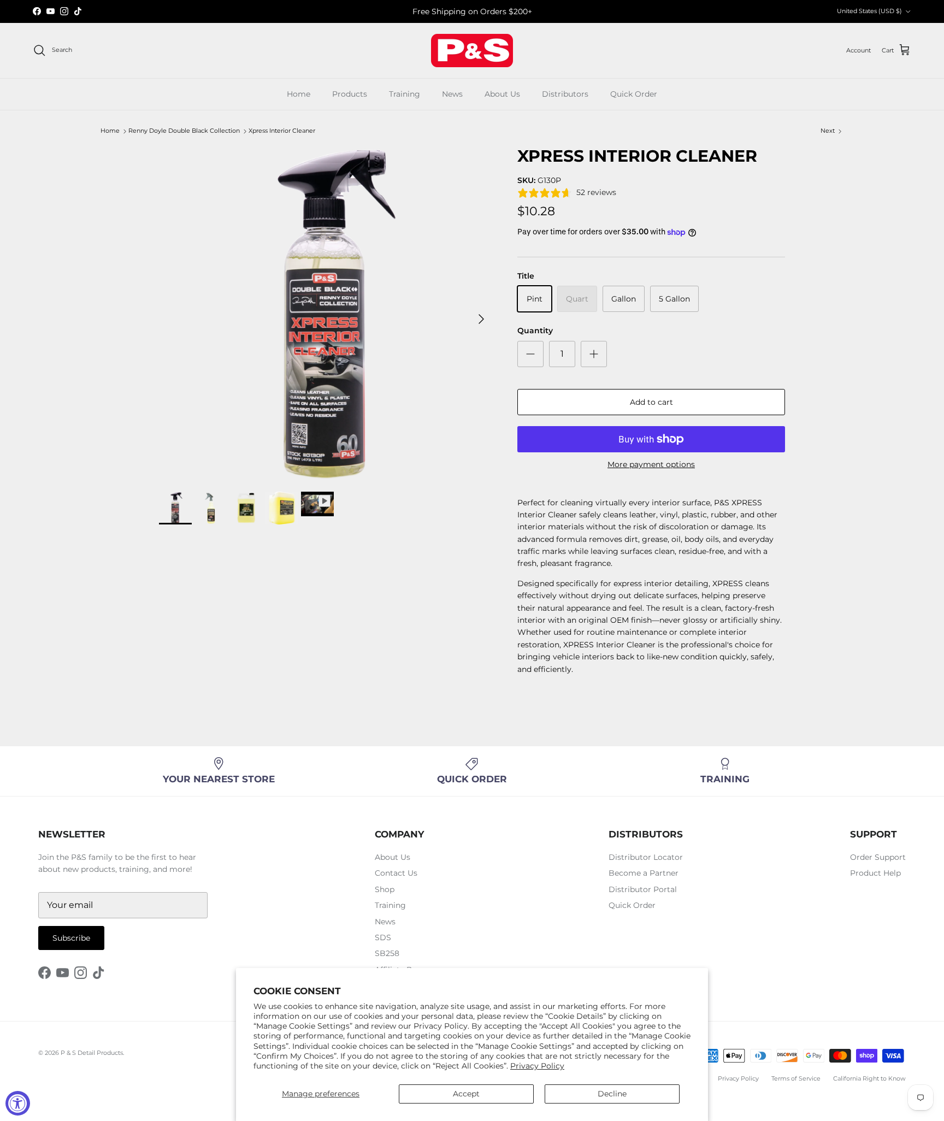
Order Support (878, 857)
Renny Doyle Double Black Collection (184, 131)
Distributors (565, 94)
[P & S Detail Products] (472, 50)
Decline (612, 1094)
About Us (502, 94)
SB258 (387, 953)
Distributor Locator (646, 857)
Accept (466, 1094)
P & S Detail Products (92, 1053)
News (452, 94)
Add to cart (651, 402)
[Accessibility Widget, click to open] (17, 1103)
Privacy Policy (537, 1066)
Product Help (875, 873)
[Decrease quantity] (530, 354)
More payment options (651, 464)
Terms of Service (796, 1078)
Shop (384, 889)
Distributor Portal (643, 889)
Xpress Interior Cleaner (282, 131)
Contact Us (396, 873)
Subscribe (71, 938)
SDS (383, 937)
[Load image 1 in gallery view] (326, 313)
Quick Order (633, 94)
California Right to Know (869, 1078)
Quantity (535, 330)
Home (298, 94)
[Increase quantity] (594, 354)
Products (349, 94)
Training (404, 94)
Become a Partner (643, 873)
